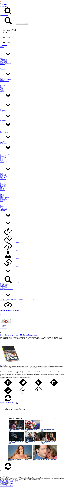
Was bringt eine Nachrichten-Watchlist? (6, 289)
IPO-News (2, 67)
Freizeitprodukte (3, 184)
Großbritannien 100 (3, 87)
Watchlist (17, 282)
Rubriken (1, 58)
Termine (1, 68)
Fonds (17, 234)
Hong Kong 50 (2, 91)
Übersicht (2, 142)
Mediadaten (11, 483)
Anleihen (17, 242)
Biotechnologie (2, 177)
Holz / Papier (2, 190)
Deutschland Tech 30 (3, 156)
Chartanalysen (2, 66)
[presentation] (2, 326)
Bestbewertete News (3, 61)
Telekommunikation (3, 209)
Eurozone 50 (2, 86)
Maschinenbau (2, 200)
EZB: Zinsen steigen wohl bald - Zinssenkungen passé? (19, 335)
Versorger (2, 211)
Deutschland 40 (2, 80)
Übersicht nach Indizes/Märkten (5, 79)
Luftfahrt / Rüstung (3, 199)
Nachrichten (2, 47)
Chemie (1, 178)
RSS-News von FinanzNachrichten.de (6, 486)
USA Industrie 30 (3, 83)
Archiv (1, 111)
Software (1, 207)
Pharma (1, 205)
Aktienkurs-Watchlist (3, 286)
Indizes (1, 78)
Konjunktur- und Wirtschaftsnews (5, 63)
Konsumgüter (2, 195)
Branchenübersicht (3, 100)
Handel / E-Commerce (4, 188)
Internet (1, 193)
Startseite (1, 46)
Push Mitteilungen (3, 300)
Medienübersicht (3, 110)
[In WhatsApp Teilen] (8, 393)
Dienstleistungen (3, 179)
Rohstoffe (2, 206)
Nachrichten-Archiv (6, 482)
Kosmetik (2, 196)
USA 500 (1, 84)
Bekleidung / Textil (3, 176)
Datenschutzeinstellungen (4, 483)
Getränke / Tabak (3, 186)
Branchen (2, 173)
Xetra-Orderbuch (8, 480)
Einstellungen (2, 288)
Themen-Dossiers (3, 69)
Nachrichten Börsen (3, 481)
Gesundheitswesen (3, 185)
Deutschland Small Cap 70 (4, 81)
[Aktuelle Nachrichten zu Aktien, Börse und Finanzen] (4, 6)
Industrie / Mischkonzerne (4, 192)
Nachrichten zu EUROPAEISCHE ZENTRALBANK (9, 402)
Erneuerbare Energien (3, 181)
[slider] (1, 331)
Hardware (2, 189)
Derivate (17, 250)
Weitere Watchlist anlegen (4, 284)
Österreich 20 (2, 89)
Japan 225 (2, 90)
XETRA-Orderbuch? (3, 143)
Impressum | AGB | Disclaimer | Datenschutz (7, 485)
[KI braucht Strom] (10, 364)
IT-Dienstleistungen (3, 194)
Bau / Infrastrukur (3, 175)
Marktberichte (2, 64)
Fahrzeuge (2, 182)
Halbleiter (2, 187)
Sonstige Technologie (3, 208)
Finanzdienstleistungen (4, 183)
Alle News (2, 49)
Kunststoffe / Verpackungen (4, 197)
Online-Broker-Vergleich (4, 132)
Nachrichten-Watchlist (4, 285)
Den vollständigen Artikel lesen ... (5, 340)
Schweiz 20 (2, 88)
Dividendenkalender (3, 131)
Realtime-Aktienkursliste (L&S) (5, 130)
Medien (1, 109)
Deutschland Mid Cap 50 (4, 155)
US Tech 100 (2, 85)
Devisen (17, 266)
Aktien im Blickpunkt (3, 59)
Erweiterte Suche (4, 45)
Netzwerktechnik (3, 203)
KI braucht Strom (3, 365)
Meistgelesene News (3, 62)
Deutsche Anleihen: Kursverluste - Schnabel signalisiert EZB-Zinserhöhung (14, 407)
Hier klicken (2, 378)
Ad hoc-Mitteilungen (4, 4)
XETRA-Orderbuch (3, 141)
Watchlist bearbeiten (3, 287)
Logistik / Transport (3, 198)
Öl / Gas (1, 204)
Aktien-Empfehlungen (10, 481)
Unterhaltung (2, 210)
